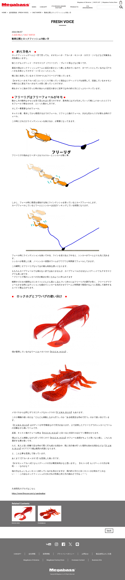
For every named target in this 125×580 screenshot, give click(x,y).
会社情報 (32, 554)
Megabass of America (84, 2)
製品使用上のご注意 (103, 554)
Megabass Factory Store (109, 2)
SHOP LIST (96, 2)
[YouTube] (48, 544)
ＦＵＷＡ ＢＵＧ (64, 412)
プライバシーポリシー (65, 554)
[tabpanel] (62, 516)
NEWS (34, 7)
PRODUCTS (74, 7)
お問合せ (85, 554)
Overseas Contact (78, 560)
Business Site (97, 560)
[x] (70, 544)
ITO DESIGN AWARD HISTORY (59, 7)
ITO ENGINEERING (88, 7)
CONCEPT (43, 7)
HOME (4, 12)
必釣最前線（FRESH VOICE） (19, 12)
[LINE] (77, 544)
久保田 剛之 (17, 35)
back (109, 530)
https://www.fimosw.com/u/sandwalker (28, 493)
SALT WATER (36, 12)
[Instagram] (56, 544)
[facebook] (63, 544)
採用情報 (46, 554)
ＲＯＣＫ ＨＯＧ (58, 352)
